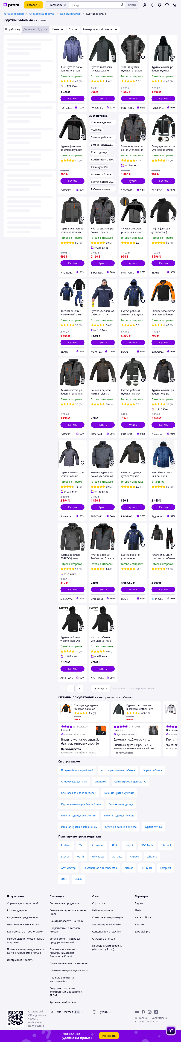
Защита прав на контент (107, 924)
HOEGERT (146, 868)
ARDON (134, 856)
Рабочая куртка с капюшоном (79, 826)
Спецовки (101, 781)
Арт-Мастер (68, 868)
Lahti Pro (152, 856)
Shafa (138, 910)
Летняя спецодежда (121, 804)
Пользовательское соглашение (68, 963)
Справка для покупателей (23, 903)
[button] (72, 98)
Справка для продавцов (64, 903)
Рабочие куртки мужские (119, 793)
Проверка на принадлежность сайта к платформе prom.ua (25, 951)
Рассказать (109, 1035)
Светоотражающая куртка (130, 781)
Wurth (80, 856)
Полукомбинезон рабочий (77, 770)
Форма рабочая (152, 770)
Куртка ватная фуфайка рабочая (81, 804)
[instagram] (150, 1012)
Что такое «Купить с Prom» (23, 924)
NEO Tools (147, 845)
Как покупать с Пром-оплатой (25, 931)
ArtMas (129, 868)
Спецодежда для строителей (78, 793)
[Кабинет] (145, 5)
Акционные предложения (23, 917)
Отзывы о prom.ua (103, 938)
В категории (55, 5)
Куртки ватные (153, 826)
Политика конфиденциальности (69, 970)
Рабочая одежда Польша (119, 815)
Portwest (66, 845)
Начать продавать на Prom (66, 921)
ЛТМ (64, 879)
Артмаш (117, 856)
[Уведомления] (152, 5)
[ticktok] (156, 1012)
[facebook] (143, 1012)
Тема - (64, 1012)
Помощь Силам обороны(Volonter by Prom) (107, 947)
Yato (81, 845)
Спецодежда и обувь (41, 13)
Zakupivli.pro (142, 931)
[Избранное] (167, 5)
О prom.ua (98, 903)
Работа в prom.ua (102, 910)
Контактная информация (107, 917)
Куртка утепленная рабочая (118, 770)
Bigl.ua (139, 903)
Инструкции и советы (20, 960)
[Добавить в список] (82, 57)
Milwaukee (98, 856)
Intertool (166, 845)
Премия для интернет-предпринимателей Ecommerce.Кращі (63, 953)
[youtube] (137, 1012)
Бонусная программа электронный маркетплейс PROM (66, 991)
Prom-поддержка (17, 910)
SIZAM (65, 856)
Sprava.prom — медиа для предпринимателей (65, 940)
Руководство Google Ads (64, 1002)
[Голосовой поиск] (122, 5)
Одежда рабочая (70, 13)
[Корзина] (174, 5)
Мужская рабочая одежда (121, 826)
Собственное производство (100, 868)
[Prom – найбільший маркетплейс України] (11, 5)
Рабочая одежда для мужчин (78, 815)
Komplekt (165, 868)
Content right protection (106, 931)
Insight (129, 845)
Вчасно (139, 924)
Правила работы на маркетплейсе (62, 979)
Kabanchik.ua (143, 917)
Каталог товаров (14, 13)
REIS (114, 845)
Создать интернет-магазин (66, 910)
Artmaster (98, 845)
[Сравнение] (160, 5)
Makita (78, 879)
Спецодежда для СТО (74, 781)
